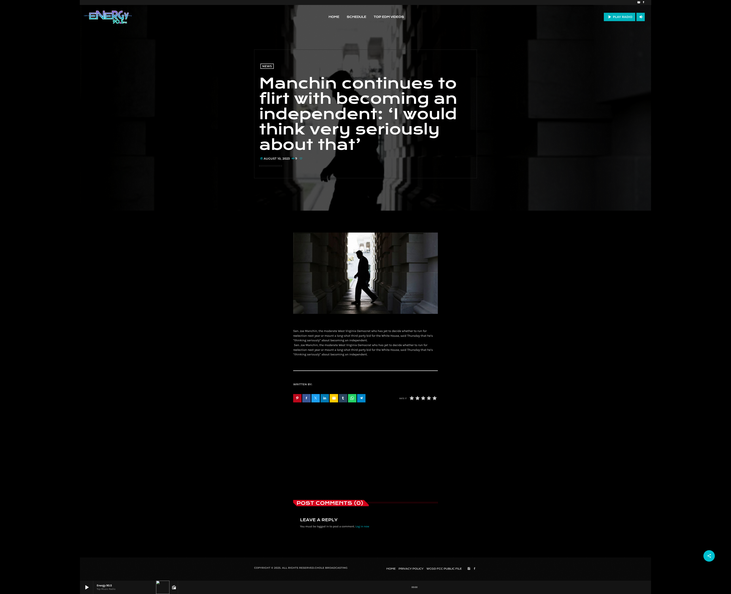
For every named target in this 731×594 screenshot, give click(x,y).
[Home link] (108, 17)
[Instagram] (638, 2)
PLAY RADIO (619, 17)
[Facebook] (643, 2)
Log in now (362, 526)
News (267, 66)
